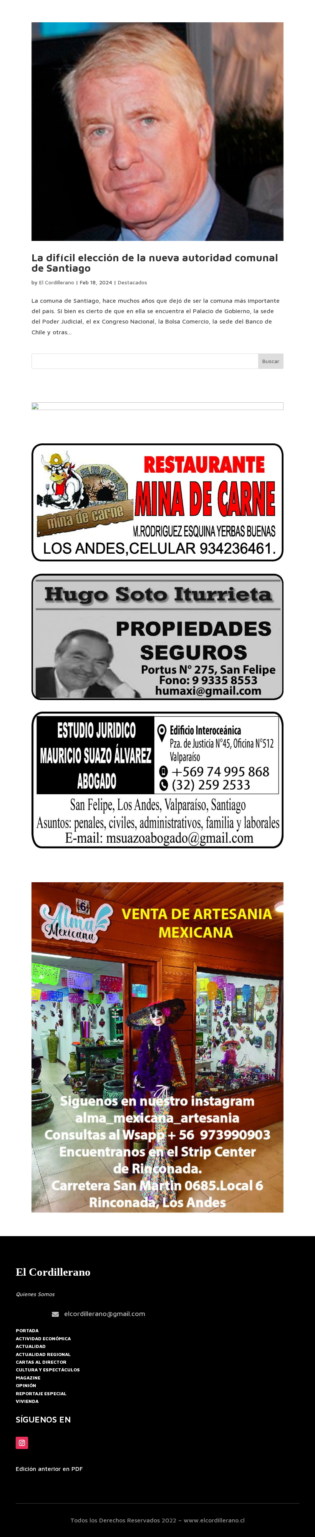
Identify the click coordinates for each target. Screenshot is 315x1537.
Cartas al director (41, 1362)
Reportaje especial (41, 1393)
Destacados (132, 282)
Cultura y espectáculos (48, 1370)
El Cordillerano (56, 282)
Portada (27, 1330)
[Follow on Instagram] (22, 1443)
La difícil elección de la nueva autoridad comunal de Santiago (155, 262)
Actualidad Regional (43, 1354)
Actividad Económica (43, 1338)
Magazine (28, 1378)
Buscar (270, 361)
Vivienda (27, 1401)
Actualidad (31, 1346)
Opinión (26, 1385)
